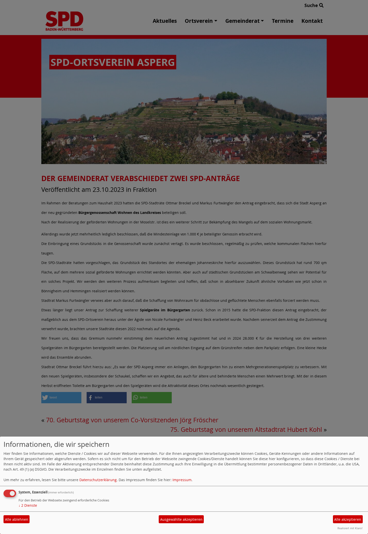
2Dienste (28, 505)
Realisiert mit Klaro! (349, 528)
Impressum (182, 479)
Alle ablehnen (16, 519)
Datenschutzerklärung (98, 479)
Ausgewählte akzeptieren (181, 519)
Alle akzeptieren (347, 519)
